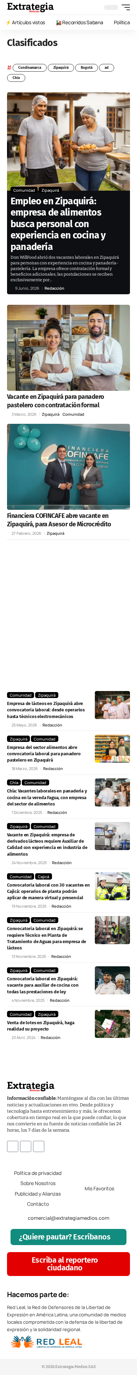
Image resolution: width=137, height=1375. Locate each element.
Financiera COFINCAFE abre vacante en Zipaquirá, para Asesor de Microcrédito (59, 520)
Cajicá (43, 876)
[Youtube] (38, 1146)
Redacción (54, 288)
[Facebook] (12, 1146)
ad (107, 68)
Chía (16, 78)
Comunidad (24, 190)
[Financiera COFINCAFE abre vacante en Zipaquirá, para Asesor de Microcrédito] (68, 467)
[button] (124, 7)
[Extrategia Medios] (30, 7)
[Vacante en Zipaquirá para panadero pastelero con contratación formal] (68, 348)
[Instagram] (25, 1146)
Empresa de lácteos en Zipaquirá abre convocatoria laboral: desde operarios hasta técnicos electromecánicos (46, 710)
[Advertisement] (68, 615)
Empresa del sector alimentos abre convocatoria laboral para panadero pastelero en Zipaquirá (44, 754)
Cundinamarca (29, 68)
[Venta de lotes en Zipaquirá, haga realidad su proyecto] (112, 1024)
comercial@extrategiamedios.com (68, 1218)
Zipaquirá (60, 68)
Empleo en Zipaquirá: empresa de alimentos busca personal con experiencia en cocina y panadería (58, 224)
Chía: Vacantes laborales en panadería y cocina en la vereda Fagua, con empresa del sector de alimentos (47, 797)
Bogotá (86, 68)
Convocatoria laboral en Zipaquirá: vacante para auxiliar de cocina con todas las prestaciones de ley (43, 985)
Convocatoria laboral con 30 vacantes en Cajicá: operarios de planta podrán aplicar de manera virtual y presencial (48, 891)
